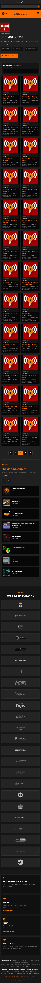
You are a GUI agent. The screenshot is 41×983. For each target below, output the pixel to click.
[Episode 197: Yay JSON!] (10, 393)
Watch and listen (8, 931)
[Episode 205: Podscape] (10, 269)
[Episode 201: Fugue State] (10, 331)
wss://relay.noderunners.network (14, 890)
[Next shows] (8, 481)
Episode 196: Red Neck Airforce (29, 407)
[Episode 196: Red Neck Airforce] (30, 393)
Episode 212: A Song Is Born (29, 159)
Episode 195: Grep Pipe (9, 438)
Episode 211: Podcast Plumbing (9, 190)
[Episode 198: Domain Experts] (30, 362)
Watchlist (34, 976)
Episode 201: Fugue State (8, 345)
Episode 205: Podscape (9, 283)
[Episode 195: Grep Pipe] (10, 424)
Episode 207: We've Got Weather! (10, 252)
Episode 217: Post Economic (8, 97)
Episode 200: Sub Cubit (29, 345)
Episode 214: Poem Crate (30, 128)
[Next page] (30, 453)
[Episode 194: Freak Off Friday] (30, 424)
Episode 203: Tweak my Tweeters (9, 314)
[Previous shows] (3, 481)
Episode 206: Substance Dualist (30, 252)
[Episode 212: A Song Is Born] (30, 145)
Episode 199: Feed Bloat (10, 376)
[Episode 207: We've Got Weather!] (10, 238)
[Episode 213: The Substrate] (10, 145)
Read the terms (8, 952)
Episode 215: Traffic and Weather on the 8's (10, 128)
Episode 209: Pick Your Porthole (9, 221)
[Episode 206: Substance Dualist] (30, 238)
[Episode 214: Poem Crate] (30, 114)
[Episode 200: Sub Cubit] (30, 331)
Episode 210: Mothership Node (30, 190)
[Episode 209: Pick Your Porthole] (10, 207)
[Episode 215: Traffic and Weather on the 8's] (10, 114)
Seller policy (7, 976)
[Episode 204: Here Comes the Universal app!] (30, 269)
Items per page (8, 67)
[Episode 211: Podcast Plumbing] (10, 176)
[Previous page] (10, 453)
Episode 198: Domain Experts (29, 376)
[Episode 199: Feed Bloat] (10, 362)
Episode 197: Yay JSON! (9, 407)
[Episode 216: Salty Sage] (30, 83)
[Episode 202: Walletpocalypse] (30, 300)
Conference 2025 (15, 976)
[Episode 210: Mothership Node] (30, 176)
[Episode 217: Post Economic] (10, 83)
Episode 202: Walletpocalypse (27, 314)
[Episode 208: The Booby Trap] (30, 207)
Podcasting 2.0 (6, 92)
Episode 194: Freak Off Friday (29, 438)
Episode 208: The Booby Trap (30, 221)
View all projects (8, 910)
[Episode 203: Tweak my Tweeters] (10, 300)
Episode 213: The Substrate (7, 159)
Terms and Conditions (25, 976)
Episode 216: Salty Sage (30, 97)
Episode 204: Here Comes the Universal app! (30, 283)
